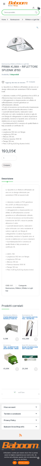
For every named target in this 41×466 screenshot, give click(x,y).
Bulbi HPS (25, 345)
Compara (32, 82)
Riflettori (13, 64)
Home (4, 19)
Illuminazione (14, 19)
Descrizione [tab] (7, 179)
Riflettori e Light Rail (32, 19)
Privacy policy (24, 463)
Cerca (36, 12)
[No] (38, 458)
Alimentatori (7, 345)
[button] (37, 27)
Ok (15, 463)
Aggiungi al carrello (16, 339)
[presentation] (38, 394)
